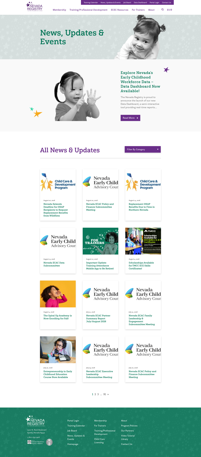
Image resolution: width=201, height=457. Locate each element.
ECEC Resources (119, 9)
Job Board (127, 2)
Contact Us (166, 2)
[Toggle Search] (162, 10)
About (151, 9)
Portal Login (154, 2)
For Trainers (138, 9)
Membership (59, 9)
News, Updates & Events (111, 2)
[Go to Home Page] (33, 6)
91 (104, 394)
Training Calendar (91, 2)
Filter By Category (136, 149)
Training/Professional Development (88, 9)
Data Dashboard (140, 2)
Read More (129, 118)
